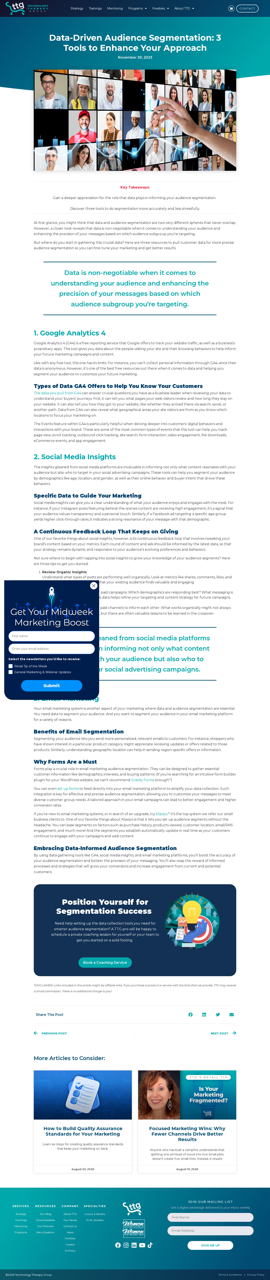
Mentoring (115, 8)
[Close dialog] (93, 585)
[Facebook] (118, 1245)
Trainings (95, 8)
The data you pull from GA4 (57, 393)
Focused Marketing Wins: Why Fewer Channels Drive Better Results (187, 1134)
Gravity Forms (142, 780)
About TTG (182, 8)
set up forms (68, 789)
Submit (51, 685)
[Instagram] (126, 1245)
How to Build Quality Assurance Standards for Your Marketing (82, 1131)
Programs (135, 8)
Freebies (158, 8)
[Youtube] (142, 1245)
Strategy (77, 8)
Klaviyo (162, 814)
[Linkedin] (134, 1245)
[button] (190, 1014)
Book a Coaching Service (105, 963)
